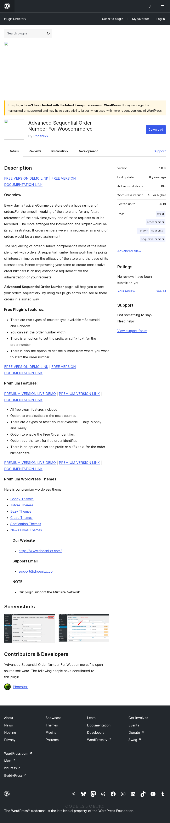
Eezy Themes (20, 511)
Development (88, 151)
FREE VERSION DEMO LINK (26, 178)
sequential (157, 230)
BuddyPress (15, 775)
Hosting (10, 732)
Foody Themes (22, 499)
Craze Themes (21, 518)
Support (160, 151)
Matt (10, 761)
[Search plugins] (48, 33)
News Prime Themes (26, 530)
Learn (91, 718)
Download (155, 129)
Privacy (10, 740)
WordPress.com (18, 753)
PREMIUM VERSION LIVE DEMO (30, 394)
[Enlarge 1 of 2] (49, 619)
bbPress (12, 768)
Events (134, 725)
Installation (59, 151)
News (8, 725)
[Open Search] (151, 6)
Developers (95, 732)
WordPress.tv (99, 740)
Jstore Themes (21, 505)
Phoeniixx (40, 136)
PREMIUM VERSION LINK (79, 394)
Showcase (54, 718)
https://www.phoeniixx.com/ (40, 551)
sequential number (152, 239)
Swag (135, 740)
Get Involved (138, 718)
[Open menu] (163, 6)
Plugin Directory (15, 19)
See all (161, 291)
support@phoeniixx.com (37, 571)
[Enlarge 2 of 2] (104, 619)
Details (13, 151)
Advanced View (129, 251)
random (143, 230)
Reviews (35, 151)
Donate (136, 732)
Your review (126, 291)
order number (155, 222)
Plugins (51, 732)
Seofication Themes (25, 524)
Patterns (52, 740)
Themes (52, 725)
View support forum (132, 331)
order (160, 213)
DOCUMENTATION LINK (23, 400)
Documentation (98, 725)
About (8, 718)
